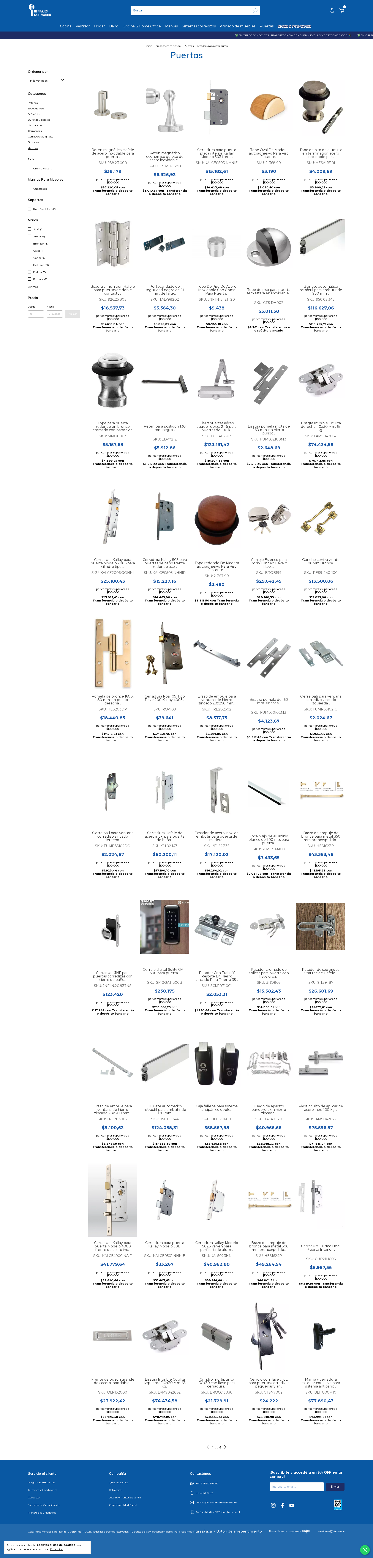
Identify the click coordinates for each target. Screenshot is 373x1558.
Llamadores (35, 125)
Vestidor (83, 26)
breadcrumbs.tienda (168, 45)
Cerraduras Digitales (40, 136)
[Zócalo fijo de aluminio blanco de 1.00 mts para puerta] (268, 793)
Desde (31, 306)
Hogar (99, 26)
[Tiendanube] (331, 1532)
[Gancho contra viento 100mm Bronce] (320, 517)
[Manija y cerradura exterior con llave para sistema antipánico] (320, 1336)
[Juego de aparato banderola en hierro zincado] (268, 1063)
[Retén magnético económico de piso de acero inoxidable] (164, 110)
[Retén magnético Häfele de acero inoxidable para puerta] (112, 107)
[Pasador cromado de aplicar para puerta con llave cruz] (268, 926)
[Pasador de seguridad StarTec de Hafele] (320, 926)
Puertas (266, 26)
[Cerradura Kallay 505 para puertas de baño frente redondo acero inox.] (164, 517)
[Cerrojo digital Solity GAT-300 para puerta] (164, 926)
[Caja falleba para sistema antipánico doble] (216, 1063)
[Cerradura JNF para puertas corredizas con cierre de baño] (112, 930)
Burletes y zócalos (39, 119)
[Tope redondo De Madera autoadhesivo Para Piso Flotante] (216, 520)
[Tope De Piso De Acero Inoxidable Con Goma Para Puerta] (216, 243)
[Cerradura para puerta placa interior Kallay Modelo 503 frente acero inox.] (216, 107)
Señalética (34, 114)
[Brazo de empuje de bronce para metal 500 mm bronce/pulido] (268, 1200)
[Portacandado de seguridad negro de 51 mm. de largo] (164, 243)
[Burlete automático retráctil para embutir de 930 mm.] (320, 243)
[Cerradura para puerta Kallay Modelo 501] (164, 1200)
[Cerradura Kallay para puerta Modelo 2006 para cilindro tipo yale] (112, 517)
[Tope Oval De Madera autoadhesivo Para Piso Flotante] (268, 107)
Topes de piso (36, 108)
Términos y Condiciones (42, 1490)
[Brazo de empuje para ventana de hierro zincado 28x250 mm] (216, 653)
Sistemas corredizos (199, 26)
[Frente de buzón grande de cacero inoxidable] (112, 1336)
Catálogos (115, 1490)
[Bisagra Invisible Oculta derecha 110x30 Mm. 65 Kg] (320, 380)
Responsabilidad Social (123, 1505)
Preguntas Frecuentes (41, 1482)
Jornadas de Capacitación (44, 1505)
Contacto (34, 1497)
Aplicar (73, 314)
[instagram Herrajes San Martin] (273, 1505)
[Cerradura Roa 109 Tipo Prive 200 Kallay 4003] (164, 653)
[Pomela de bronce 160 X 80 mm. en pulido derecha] (112, 653)
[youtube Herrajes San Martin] (291, 1505)
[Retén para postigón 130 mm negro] (164, 383)
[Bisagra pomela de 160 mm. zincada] (268, 657)
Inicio (149, 45)
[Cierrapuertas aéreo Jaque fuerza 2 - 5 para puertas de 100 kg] (216, 380)
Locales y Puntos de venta (125, 1497)
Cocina (65, 26)
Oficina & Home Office (142, 26)
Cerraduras (35, 131)
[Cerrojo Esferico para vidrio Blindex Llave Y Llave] (268, 517)
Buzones (33, 142)
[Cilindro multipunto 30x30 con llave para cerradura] (216, 1336)
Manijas (171, 26)
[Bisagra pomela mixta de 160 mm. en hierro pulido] (268, 383)
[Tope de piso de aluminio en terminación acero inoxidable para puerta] (320, 107)
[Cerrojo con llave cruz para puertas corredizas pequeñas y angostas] (268, 1336)
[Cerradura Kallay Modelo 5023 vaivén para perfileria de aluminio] (216, 1200)
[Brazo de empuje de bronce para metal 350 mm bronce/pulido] (320, 790)
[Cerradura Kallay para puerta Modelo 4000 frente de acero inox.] (112, 1200)
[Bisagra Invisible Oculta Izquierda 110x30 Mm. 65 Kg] (164, 1336)
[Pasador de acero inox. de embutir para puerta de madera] (216, 790)
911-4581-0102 (204, 1493)
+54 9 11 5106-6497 (207, 1483)
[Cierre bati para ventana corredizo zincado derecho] (112, 790)
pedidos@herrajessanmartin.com (216, 1502)
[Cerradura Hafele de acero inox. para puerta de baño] (164, 790)
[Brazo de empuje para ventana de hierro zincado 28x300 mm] (112, 1063)
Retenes (33, 102)
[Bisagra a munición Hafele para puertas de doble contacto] (112, 243)
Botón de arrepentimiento (239, 1531)
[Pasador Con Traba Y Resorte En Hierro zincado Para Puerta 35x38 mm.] (216, 930)
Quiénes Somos (118, 1482)
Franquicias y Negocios (42, 1512)
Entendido (56, 1549)
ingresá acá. (202, 1531)
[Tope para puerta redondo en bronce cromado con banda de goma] (112, 380)
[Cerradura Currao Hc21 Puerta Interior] (320, 1203)
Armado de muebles (237, 26)
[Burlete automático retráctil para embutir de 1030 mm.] (164, 1063)
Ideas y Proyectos (294, 26)
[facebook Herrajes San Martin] (282, 1505)
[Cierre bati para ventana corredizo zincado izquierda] (320, 653)
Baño (113, 26)
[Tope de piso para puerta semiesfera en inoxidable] (268, 247)
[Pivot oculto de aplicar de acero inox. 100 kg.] (320, 1063)
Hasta (50, 306)
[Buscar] (255, 10)
